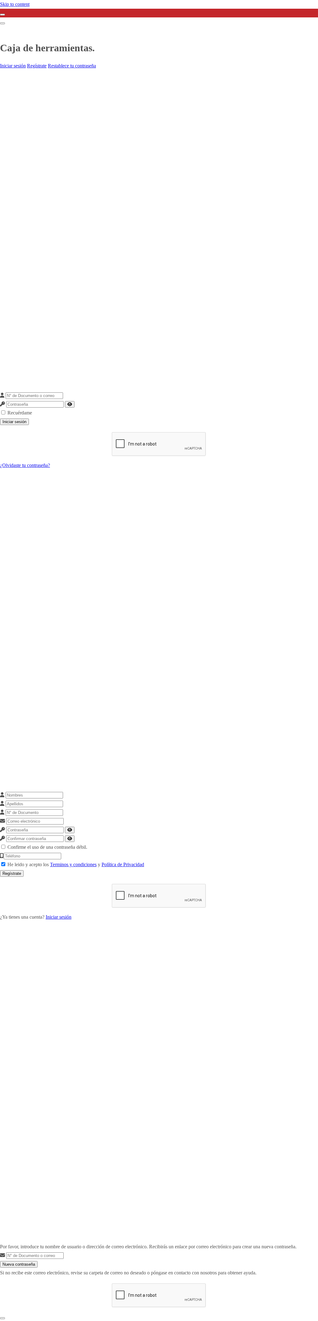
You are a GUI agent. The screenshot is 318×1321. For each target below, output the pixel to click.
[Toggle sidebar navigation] (2, 15)
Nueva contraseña (18, 1264)
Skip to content (15, 4)
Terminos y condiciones (73, 864)
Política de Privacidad (123, 864)
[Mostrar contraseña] (70, 404)
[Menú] (2, 23)
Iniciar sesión (13, 65)
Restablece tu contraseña (72, 65)
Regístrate (37, 65)
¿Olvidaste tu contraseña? (25, 465)
